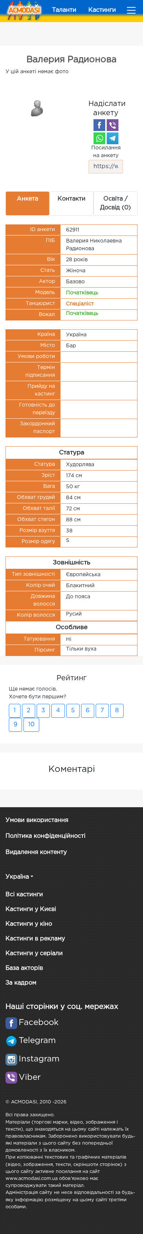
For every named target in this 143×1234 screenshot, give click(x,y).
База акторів (24, 968)
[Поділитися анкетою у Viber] (112, 125)
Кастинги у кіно (29, 924)
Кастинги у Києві (31, 909)
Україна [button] (17, 877)
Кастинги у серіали (34, 953)
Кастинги (102, 10)
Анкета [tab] (27, 199)
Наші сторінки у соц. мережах (62, 1006)
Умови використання (37, 820)
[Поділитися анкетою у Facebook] (99, 125)
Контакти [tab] (71, 199)
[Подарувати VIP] (37, 108)
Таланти (64, 10)
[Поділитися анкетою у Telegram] (112, 138)
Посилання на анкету (106, 152)
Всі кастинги (24, 894)
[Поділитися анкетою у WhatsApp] (99, 138)
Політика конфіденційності (45, 836)
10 (31, 724)
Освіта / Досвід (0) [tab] (115, 203)
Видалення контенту (36, 852)
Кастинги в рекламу (35, 939)
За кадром (21, 983)
